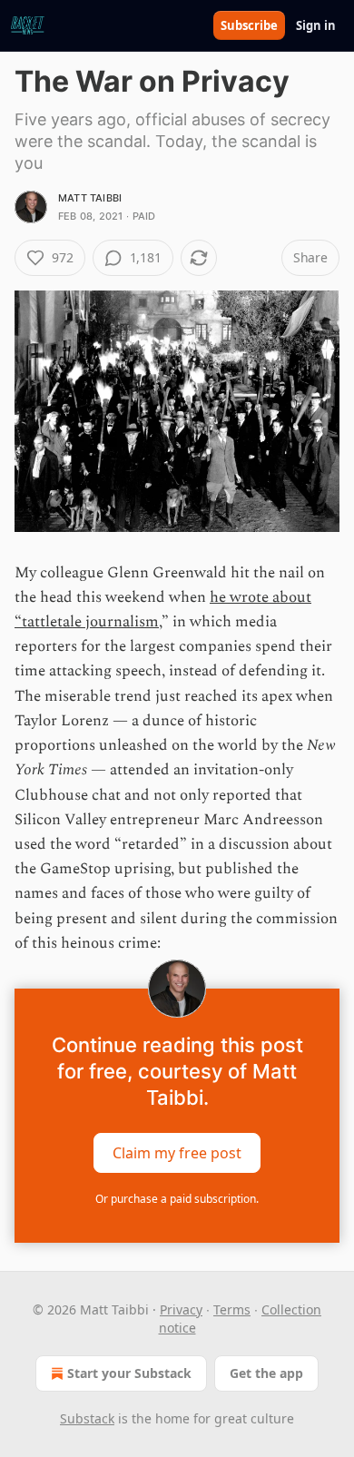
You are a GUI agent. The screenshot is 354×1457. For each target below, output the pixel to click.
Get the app (266, 1373)
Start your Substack (129, 1373)
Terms (232, 1309)
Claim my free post (177, 1152)
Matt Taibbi (90, 198)
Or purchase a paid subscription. (177, 1198)
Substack (87, 1418)
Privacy (181, 1309)
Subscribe (249, 25)
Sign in (316, 25)
